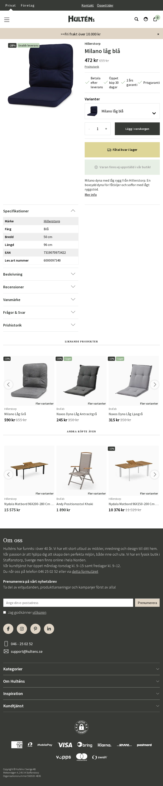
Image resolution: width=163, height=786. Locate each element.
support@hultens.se (26, 651)
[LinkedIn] (49, 629)
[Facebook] (8, 629)
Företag (28, 5)
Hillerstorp (93, 43)
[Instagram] (22, 629)
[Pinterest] (35, 629)
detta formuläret (85, 571)
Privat (10, 5)
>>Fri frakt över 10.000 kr (81, 34)
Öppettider (105, 5)
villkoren (39, 612)
